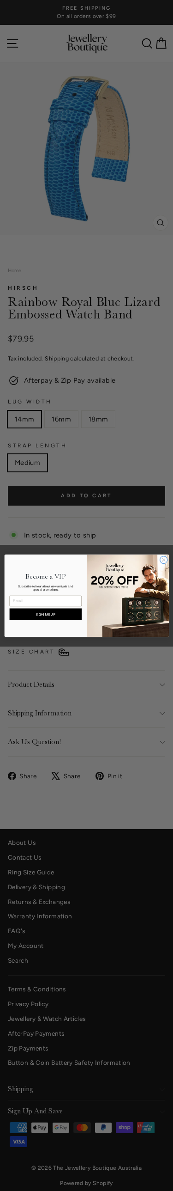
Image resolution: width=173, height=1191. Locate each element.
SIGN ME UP (45, 614)
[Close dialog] (163, 559)
